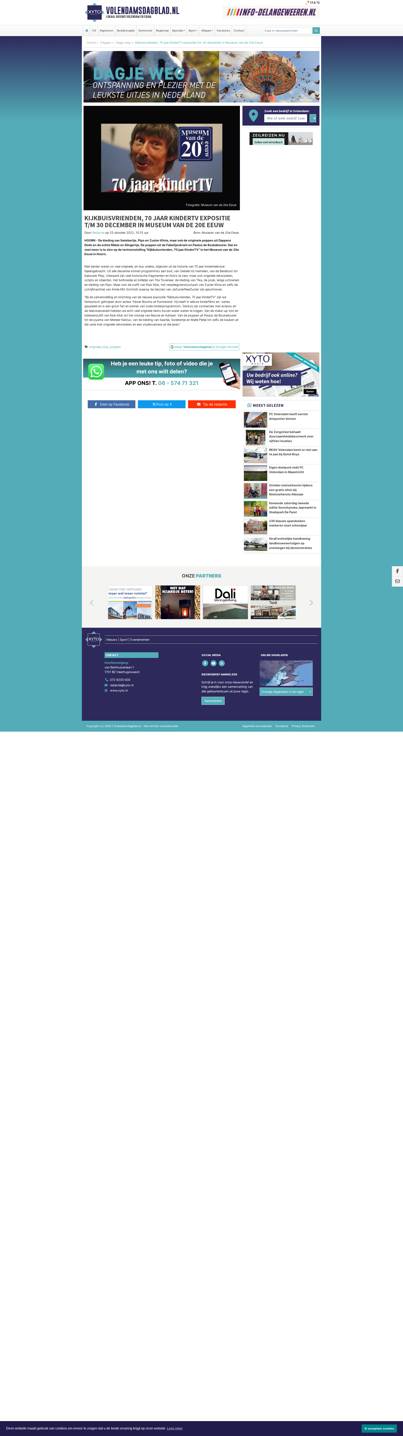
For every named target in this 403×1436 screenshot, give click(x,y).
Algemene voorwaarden (257, 726)
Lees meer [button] (175, 1428)
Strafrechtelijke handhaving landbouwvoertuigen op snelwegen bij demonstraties (290, 543)
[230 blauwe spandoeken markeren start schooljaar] (255, 527)
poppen (115, 347)
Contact (239, 30)
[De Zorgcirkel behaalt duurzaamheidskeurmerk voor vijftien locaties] (255, 438)
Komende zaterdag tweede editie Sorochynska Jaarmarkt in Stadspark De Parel (292, 507)
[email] (397, 582)
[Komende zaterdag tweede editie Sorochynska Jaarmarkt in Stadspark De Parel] (255, 509)
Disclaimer (281, 726)
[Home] (86, 30)
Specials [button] (177, 30)
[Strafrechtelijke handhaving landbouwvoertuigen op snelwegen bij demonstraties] (255, 544)
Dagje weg (123, 42)
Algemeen (106, 30)
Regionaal (162, 30)
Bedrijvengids (126, 30)
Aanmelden (213, 701)
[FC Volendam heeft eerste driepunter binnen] (255, 420)
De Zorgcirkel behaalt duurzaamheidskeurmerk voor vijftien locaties (291, 436)
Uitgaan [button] (206, 30)
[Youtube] (214, 663)
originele (95, 347)
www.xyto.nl (119, 690)
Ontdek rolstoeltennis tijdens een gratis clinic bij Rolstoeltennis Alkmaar (291, 489)
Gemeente (145, 30)
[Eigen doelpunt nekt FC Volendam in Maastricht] (255, 473)
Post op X (164, 404)
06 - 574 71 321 (178, 383)
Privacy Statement (303, 726)
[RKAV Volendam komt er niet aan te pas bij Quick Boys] (255, 455)
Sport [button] (192, 30)
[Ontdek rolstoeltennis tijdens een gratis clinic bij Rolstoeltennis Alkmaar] (255, 491)
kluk (105, 347)
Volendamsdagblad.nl (142, 10)
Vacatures (223, 30)
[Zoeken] (316, 30)
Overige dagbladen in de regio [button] (283, 691)
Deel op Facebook (114, 404)
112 (94, 30)
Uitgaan (105, 42)
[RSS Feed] (222, 663)
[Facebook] (206, 663)
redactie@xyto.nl (121, 685)
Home (91, 42)
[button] (87, 603)
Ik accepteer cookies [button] (379, 1428)
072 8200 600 (120, 679)
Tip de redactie (215, 404)
